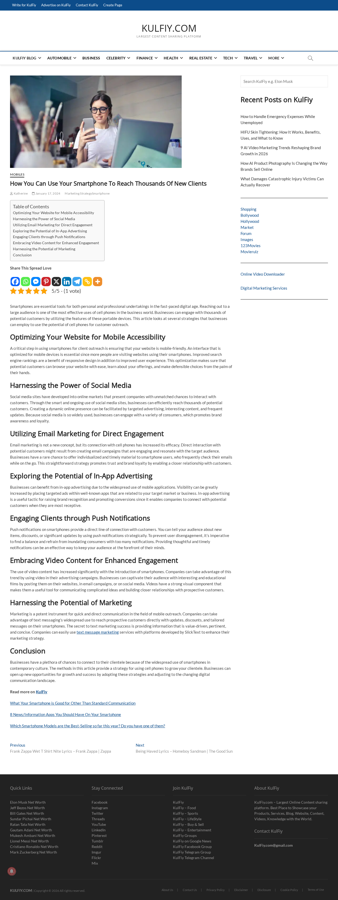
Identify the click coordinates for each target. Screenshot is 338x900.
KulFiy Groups (185, 835)
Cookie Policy (289, 890)
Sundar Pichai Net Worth (30, 819)
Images (247, 239)
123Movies (251, 245)
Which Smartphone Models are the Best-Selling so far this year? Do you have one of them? (87, 725)
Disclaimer (241, 890)
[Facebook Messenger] (35, 279)
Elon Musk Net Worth (28, 802)
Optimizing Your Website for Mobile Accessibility (53, 213)
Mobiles (17, 174)
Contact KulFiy (87, 5)
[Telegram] (77, 279)
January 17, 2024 (47, 193)
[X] (56, 279)
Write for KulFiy (24, 5)
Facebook (99, 802)
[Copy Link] (87, 279)
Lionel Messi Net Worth (29, 841)
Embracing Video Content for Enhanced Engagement (56, 243)
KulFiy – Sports (185, 813)
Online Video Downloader (263, 274)
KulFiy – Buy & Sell (188, 824)
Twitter (98, 813)
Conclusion (22, 255)
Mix (95, 863)
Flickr (96, 857)
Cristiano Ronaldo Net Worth (34, 846)
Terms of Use (316, 889)
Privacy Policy (215, 890)
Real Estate (200, 58)
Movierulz (249, 251)
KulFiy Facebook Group (192, 846)
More (273, 58)
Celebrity (116, 58)
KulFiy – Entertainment (192, 830)
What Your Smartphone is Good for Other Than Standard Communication (72, 703)
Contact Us (190, 890)
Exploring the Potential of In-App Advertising (50, 231)
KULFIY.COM (169, 28)
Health (171, 58)
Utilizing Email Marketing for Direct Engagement (52, 225)
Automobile (59, 58)
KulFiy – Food (184, 807)
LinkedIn (99, 830)
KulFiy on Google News (192, 841)
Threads (98, 819)
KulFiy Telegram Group (192, 852)
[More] (97, 279)
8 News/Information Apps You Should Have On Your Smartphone (65, 714)
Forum (246, 233)
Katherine (20, 193)
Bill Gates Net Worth (27, 813)
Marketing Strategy (78, 193)
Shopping (248, 209)
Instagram (100, 807)
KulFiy (41, 691)
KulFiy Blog (24, 58)
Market (247, 227)
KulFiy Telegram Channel (193, 857)
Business (91, 58)
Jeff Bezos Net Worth (27, 807)
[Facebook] (15, 279)
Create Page (112, 5)
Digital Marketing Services (264, 288)
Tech (228, 58)
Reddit (97, 846)
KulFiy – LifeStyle (187, 819)
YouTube (99, 824)
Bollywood (250, 215)
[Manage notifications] (11, 871)
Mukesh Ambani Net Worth (32, 835)
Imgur (96, 852)
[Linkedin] (66, 279)
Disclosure (264, 890)
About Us (167, 890)
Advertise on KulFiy (56, 5)
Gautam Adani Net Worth (31, 830)
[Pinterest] (46, 279)
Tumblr (98, 841)
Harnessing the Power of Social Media (44, 219)
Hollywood (250, 221)
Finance (145, 58)
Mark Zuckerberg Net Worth (33, 852)
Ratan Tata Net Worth (27, 824)
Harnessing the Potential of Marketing (44, 249)
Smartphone (101, 193)
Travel (250, 58)
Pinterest (99, 835)
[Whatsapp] (25, 279)
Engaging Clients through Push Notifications (49, 237)
